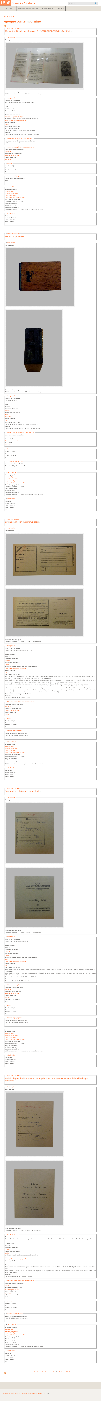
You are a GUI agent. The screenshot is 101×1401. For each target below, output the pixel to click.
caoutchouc (8, 417)
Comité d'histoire (24, 3)
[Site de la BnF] (5, 3)
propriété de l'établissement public (15, 197)
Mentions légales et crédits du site (32, 1393)
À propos (10, 9)
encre (6, 959)
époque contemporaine (12, 155)
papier (7, 664)
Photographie (11, 37)
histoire (7, 113)
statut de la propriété (11, 193)
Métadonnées (11, 213)
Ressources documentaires (28, 9)
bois (6, 415)
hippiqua (7, 951)
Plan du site (6, 1393)
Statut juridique (11, 187)
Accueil (6, 16)
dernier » (68, 1371)
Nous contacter (15, 1393)
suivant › (61, 1371)
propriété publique (10, 195)
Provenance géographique (14, 176)
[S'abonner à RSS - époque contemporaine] (5, 1373)
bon (6, 420)
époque (11, 16)
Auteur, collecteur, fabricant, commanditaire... (20, 138)
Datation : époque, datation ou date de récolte (20, 147)
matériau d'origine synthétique (14, 117)
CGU (44, 1393)
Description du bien (12, 98)
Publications (47, 9)
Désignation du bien (13, 28)
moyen (7, 124)
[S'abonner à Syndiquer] (5, 26)
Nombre (9, 163)
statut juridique (9, 191)
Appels (60, 9)
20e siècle (8, 151)
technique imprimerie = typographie (15, 121)
